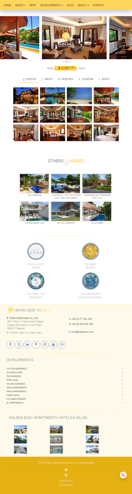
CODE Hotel (13, 395)
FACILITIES (66, 79)
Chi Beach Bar (14, 372)
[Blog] (66, 476)
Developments (50, 5)
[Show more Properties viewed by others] (66, 161)
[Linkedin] (27, 345)
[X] (19, 345)
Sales (19, 5)
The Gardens (14, 376)
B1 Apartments (15, 402)
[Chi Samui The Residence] (36, 280)
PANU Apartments (16, 391)
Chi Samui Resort (16, 399)
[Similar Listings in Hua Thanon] (123, 475)
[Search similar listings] (123, 475)
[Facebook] (10, 345)
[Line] (62, 345)
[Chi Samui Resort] (90, 251)
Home (7, 5)
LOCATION (86, 79)
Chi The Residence (17, 368)
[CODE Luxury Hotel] (36, 251)
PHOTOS (30, 79)
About (82, 5)
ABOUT (48, 79)
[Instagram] (44, 345)
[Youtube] (53, 345)
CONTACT (98, 5)
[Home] (66, 470)
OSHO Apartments (17, 387)
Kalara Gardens (16, 384)
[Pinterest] (36, 345)
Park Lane (12, 380)
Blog (70, 5)
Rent (33, 5)
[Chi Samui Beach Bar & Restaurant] (90, 280)
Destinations (66, 485)
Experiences (66, 480)
